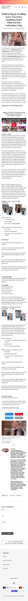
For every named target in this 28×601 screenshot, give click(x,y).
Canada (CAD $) (13, 578)
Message (4, 522)
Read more (6, 442)
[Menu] (25, 7)
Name (3, 510)
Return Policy (6, 565)
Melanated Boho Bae (6, 7)
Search (4, 556)
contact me (6, 569)
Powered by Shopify (20, 596)
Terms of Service (7, 561)
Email (3, 516)
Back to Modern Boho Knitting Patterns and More (14, 542)
